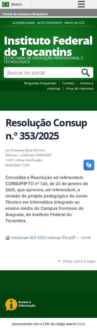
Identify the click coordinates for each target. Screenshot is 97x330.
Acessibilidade (23, 23)
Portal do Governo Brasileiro (25, 14)
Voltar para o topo (79, 261)
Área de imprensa (79, 88)
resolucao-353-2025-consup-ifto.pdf (43, 237)
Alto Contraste (49, 23)
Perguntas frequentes (40, 83)
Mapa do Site (74, 23)
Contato (68, 83)
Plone (81, 324)
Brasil (17, 4)
